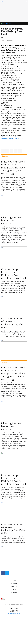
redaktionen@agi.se (14, 614)
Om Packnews (14, 583)
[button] (23, 23)
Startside (14, 580)
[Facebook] (3, 573)
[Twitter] (7, 573)
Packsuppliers (14, 592)
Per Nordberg (8, 38)
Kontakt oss (14, 586)
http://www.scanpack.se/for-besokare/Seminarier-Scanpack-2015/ (12, 137)
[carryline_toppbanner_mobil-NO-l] (14, 2)
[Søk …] (26, 23)
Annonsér (14, 589)
